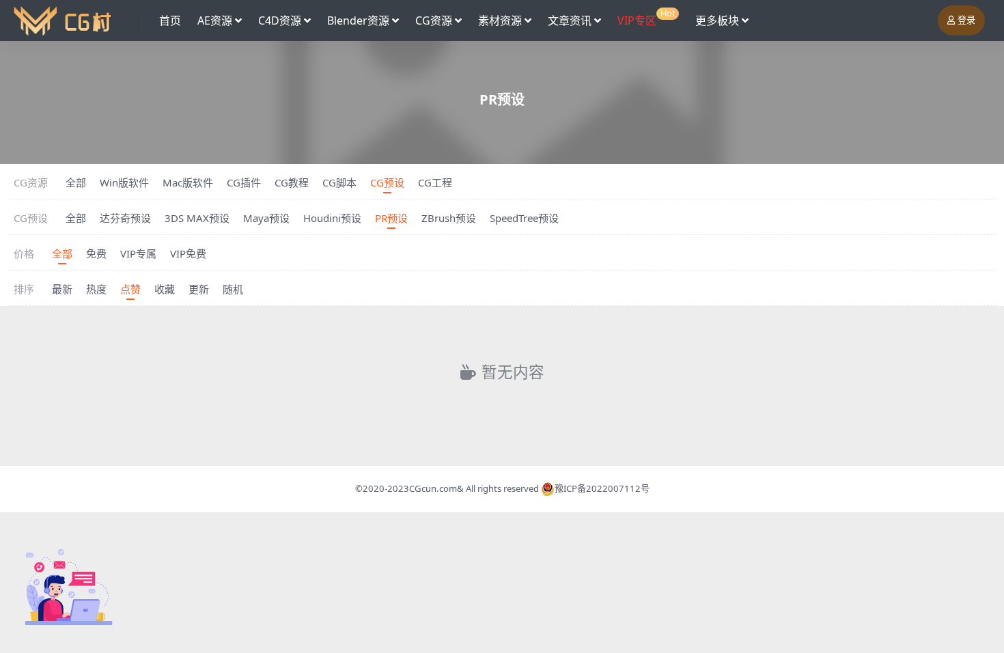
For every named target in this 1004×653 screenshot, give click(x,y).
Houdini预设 (332, 218)
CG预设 (387, 182)
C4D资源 (279, 20)
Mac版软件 (188, 182)
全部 (76, 182)
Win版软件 (124, 182)
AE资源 (214, 20)
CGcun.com (433, 488)
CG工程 (435, 182)
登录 (966, 20)
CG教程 (292, 182)
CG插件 (244, 182)
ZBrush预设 (448, 218)
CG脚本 (339, 182)
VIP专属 (138, 253)
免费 (96, 253)
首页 (170, 20)
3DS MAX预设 (197, 218)
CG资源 (433, 20)
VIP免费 (188, 253)
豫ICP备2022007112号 (602, 488)
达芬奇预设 (125, 218)
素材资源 (500, 20)
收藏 (164, 289)
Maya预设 (266, 218)
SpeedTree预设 (524, 218)
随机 (233, 289)
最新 (62, 289)
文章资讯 (569, 20)
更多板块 (717, 20)
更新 (199, 289)
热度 (96, 289)
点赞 (130, 289)
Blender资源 (358, 20)
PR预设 (391, 218)
